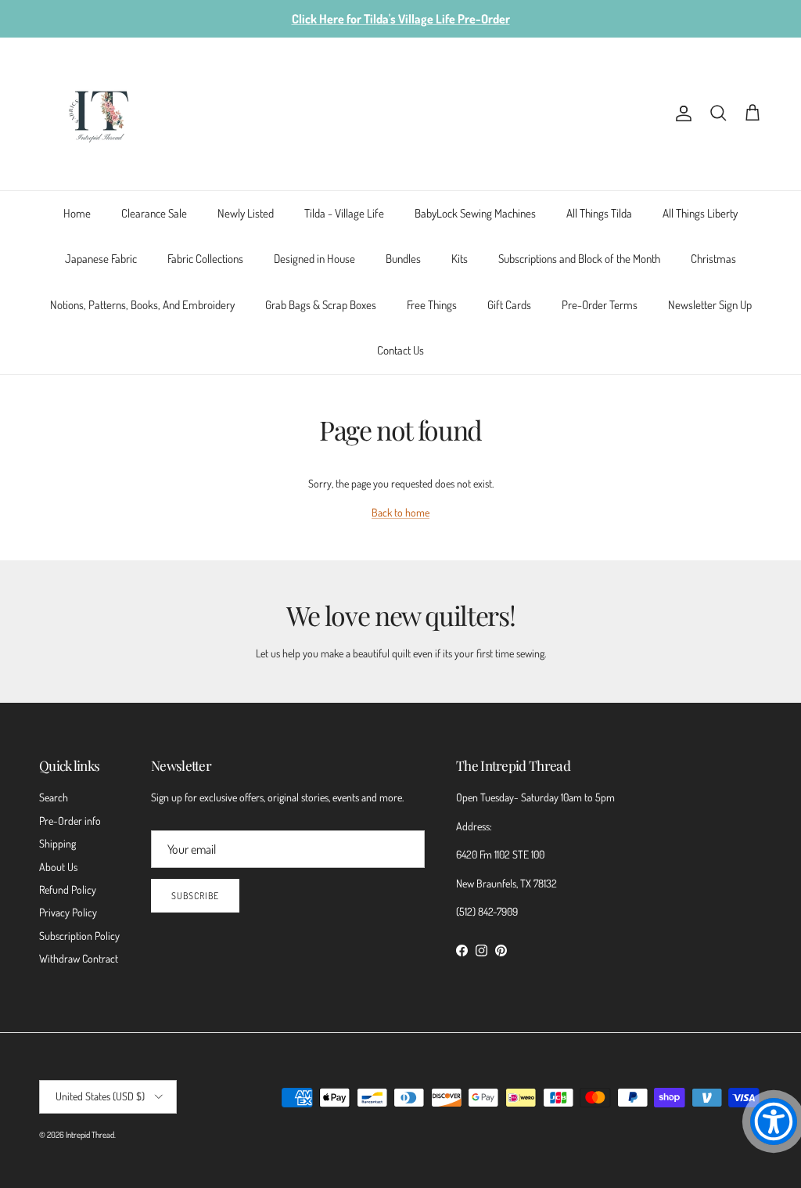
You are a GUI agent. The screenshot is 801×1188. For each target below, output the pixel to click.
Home (77, 213)
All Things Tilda (599, 213)
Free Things (432, 304)
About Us (58, 866)
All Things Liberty (700, 213)
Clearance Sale (154, 213)
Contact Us (400, 350)
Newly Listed (245, 213)
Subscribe (195, 896)
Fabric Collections (205, 258)
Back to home (400, 512)
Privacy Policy (68, 912)
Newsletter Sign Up (710, 304)
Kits (459, 258)
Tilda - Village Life (344, 213)
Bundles (403, 258)
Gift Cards (509, 304)
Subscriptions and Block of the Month (579, 258)
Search (53, 797)
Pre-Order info (70, 820)
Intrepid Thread (90, 1134)
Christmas (713, 258)
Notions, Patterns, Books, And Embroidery (142, 304)
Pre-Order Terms (600, 304)
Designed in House (314, 258)
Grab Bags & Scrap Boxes (320, 304)
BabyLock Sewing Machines (475, 213)
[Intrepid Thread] (99, 114)
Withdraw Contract (78, 958)
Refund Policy (67, 889)
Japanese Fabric (101, 258)
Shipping (57, 843)
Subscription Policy (79, 935)
